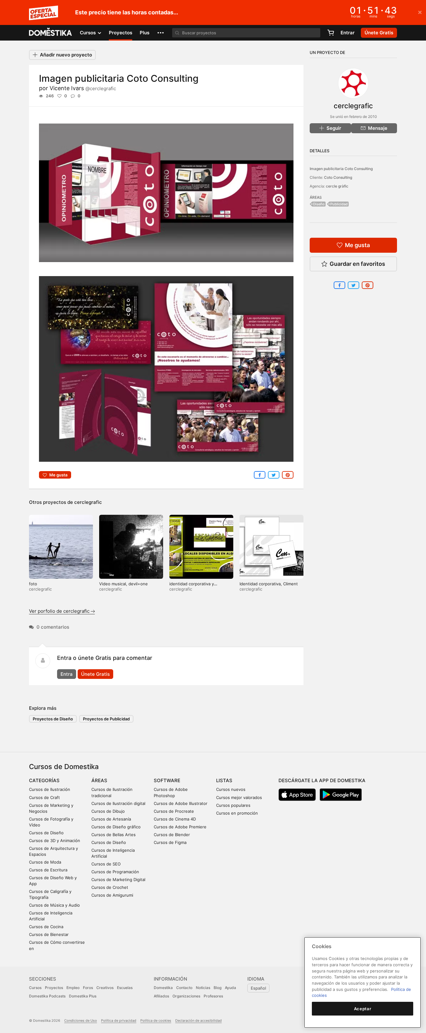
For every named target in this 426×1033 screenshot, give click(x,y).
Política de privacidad (118, 1020)
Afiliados (161, 996)
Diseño (319, 204)
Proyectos (120, 33)
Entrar (348, 33)
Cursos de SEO (106, 863)
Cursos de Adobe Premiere (180, 826)
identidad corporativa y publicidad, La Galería (191, 586)
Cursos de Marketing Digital (118, 879)
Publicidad (339, 204)
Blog (217, 987)
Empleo (73, 987)
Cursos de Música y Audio (54, 905)
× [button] (420, 11)
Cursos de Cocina (46, 926)
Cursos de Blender (172, 834)
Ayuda (230, 987)
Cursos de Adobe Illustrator (180, 803)
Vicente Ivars (83, 88)
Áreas (99, 780)
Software (167, 780)
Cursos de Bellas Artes (113, 834)
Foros (88, 987)
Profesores (213, 996)
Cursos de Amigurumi (112, 895)
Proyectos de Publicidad (106, 718)
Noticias (203, 987)
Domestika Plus (82, 996)
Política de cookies (155, 1020)
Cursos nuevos (230, 789)
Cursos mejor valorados (239, 797)
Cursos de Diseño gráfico (116, 826)
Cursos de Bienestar (49, 934)
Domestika (163, 987)
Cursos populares (233, 805)
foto (33, 583)
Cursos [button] (88, 33)
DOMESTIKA (50, 33)
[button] (160, 33)
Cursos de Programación (115, 871)
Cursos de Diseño (46, 832)
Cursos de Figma (170, 842)
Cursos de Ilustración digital (118, 803)
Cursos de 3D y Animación (54, 840)
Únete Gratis (95, 674)
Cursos (35, 987)
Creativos (105, 987)
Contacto (184, 987)
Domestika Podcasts (47, 996)
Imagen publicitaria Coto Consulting (341, 168)
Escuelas (125, 987)
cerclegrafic (88, 502)
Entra (67, 674)
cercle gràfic (337, 186)
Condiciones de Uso (80, 1020)
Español (258, 988)
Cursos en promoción (237, 813)
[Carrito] (331, 33)
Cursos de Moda (45, 862)
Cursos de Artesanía (111, 818)
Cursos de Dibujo (108, 811)
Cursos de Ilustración (49, 789)
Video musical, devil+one (123, 583)
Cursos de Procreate (174, 811)
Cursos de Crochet (109, 887)
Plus (144, 33)
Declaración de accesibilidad (198, 1020)
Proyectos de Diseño (53, 718)
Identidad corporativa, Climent (269, 583)
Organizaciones (186, 996)
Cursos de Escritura (48, 869)
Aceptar (362, 1008)
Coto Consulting (338, 177)
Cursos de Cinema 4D (175, 818)
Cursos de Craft (44, 797)
